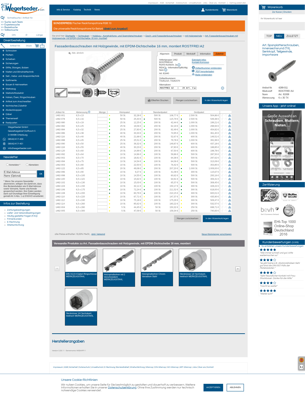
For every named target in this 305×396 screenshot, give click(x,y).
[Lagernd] (110, 119)
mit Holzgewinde (193, 36)
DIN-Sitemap (160, 367)
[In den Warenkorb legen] (37, 46)
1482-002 (60, 158)
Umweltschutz (195, 3)
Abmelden (34, 165)
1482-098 (60, 175)
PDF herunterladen (204, 71)
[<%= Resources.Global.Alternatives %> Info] (222, 88)
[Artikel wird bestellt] (110, 115)
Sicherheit (170, 3)
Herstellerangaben (68, 341)
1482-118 (60, 147)
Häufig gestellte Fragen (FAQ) (22, 216)
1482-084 (60, 129)
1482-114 (60, 204)
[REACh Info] (165, 70)
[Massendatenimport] (42, 46)
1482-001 (60, 115)
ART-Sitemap (186, 367)
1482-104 (60, 186)
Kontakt (222, 3)
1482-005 (60, 211)
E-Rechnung (13, 222)
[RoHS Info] (179, 65)
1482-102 (60, 182)
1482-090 (60, 143)
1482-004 (60, 207)
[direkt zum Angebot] (115, 28)
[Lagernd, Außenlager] (145, 119)
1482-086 (60, 133)
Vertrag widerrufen (237, 3)
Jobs (205, 3)
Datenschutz (181, 3)
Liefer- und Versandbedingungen (24, 213)
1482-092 (60, 154)
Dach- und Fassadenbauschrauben (163, 36)
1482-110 (60, 196)
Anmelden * (14, 165)
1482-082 (60, 126)
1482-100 (60, 179)
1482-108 (60, 193)
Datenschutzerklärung (122, 387)
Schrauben (83, 36)
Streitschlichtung (15, 225)
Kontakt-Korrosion (200, 62)
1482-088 (60, 140)
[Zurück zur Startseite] (23, 13)
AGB (162, 3)
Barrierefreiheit (122, 367)
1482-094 (60, 161)
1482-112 (60, 200)
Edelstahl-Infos (199, 60)
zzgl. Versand (98, 234)
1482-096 (60, 172)
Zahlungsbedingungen (18, 210)
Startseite (70, 36)
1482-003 (60, 165)
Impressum (153, 3)
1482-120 (60, 151)
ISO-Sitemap (173, 367)
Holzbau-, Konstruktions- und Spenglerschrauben (117, 36)
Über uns (213, 3)
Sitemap (149, 367)
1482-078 (60, 119)
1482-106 (60, 189)
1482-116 (60, 136)
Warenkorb (275, 7)
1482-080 (60, 122)
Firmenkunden (14, 219)
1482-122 (60, 168)
